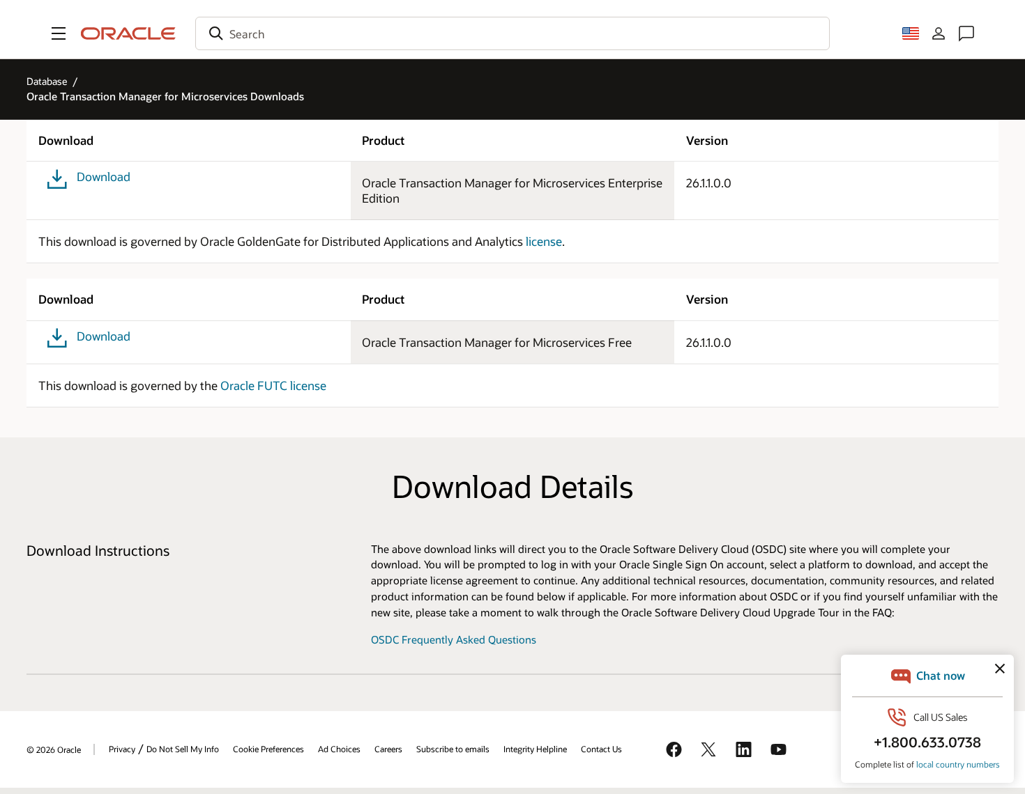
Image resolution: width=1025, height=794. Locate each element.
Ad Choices (339, 748)
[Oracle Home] (128, 33)
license (544, 241)
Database (46, 81)
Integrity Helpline (535, 748)
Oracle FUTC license (273, 385)
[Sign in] (938, 33)
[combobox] (512, 33)
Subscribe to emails (452, 748)
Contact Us (601, 748)
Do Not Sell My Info (182, 748)
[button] (58, 33)
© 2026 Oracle (53, 749)
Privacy (122, 748)
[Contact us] (966, 33)
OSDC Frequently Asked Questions (453, 639)
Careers (388, 748)
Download (103, 176)
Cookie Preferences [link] (268, 748)
